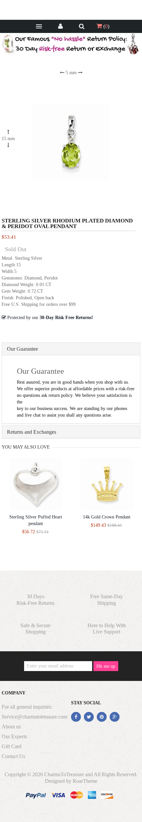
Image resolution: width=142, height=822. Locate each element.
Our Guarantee (22, 349)
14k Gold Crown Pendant (106, 516)
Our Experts (14, 736)
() (105, 26)
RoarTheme (85, 781)
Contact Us (13, 756)
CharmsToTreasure (64, 774)
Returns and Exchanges (31, 432)
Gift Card (11, 746)
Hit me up (105, 666)
